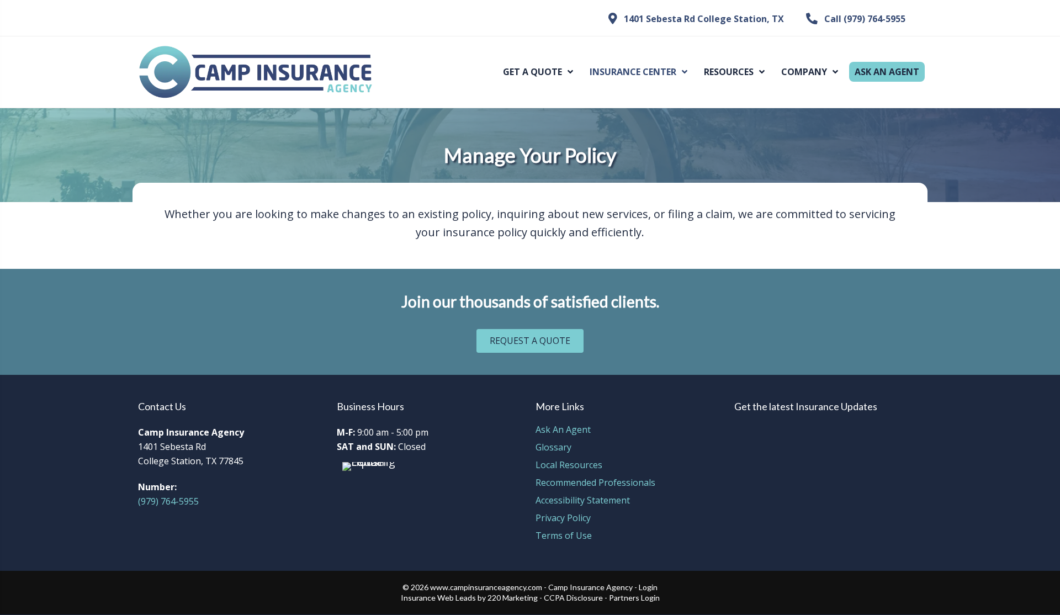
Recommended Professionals (595, 483)
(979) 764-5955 (168, 501)
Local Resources (569, 465)
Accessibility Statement (583, 501)
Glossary (553, 448)
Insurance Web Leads (438, 597)
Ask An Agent (563, 430)
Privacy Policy (563, 518)
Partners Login (634, 597)
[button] (696, 18)
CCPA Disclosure (573, 597)
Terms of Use (564, 536)
